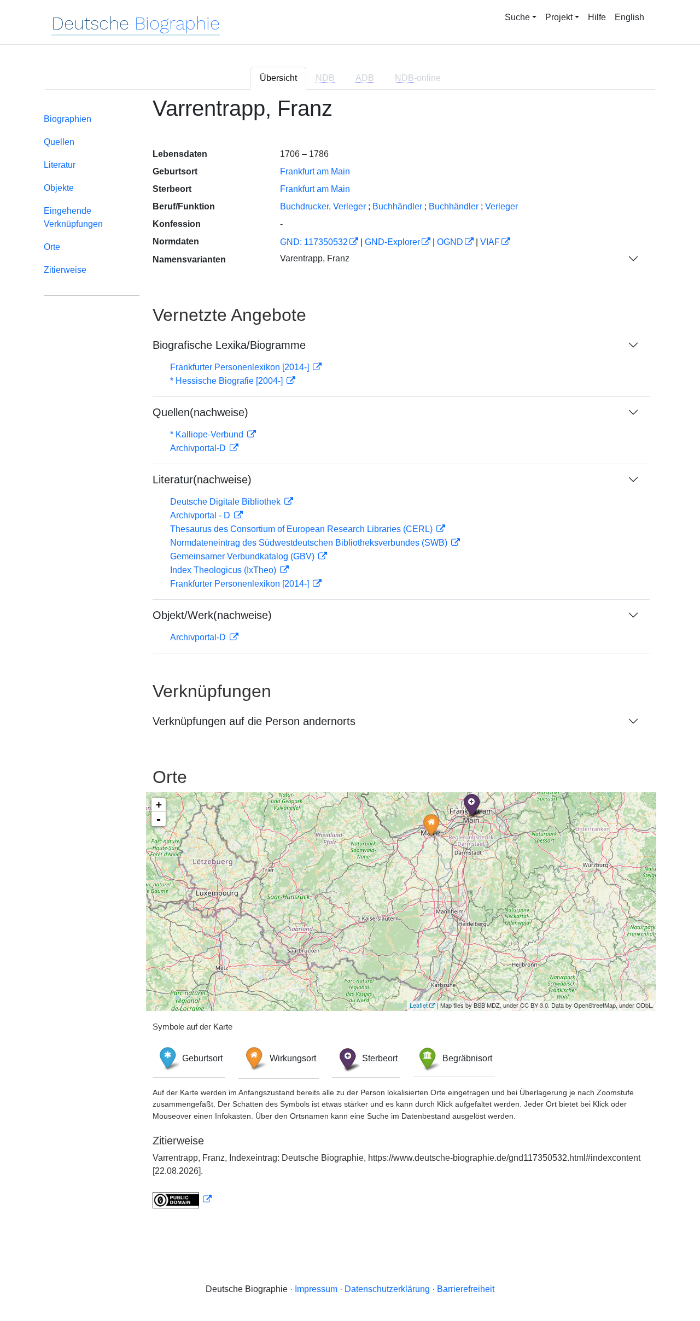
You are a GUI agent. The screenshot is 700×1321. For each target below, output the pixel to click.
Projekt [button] (559, 17)
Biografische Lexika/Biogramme (229, 345)
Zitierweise (65, 269)
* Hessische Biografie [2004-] (227, 380)
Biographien (67, 119)
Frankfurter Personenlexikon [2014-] (240, 367)
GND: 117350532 (314, 242)
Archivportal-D (199, 448)
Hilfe (597, 17)
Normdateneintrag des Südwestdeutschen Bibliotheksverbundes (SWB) (310, 542)
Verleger (501, 206)
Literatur (59, 164)
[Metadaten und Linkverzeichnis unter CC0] (182, 1199)
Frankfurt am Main (315, 171)
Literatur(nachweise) (202, 480)
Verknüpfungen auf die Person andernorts (254, 721)
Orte (52, 247)
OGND (450, 242)
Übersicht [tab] (278, 78)
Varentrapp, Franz (314, 258)
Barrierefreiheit (465, 1289)
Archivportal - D (201, 515)
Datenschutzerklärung (387, 1289)
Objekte (59, 187)
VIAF (490, 242)
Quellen (59, 142)
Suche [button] (517, 17)
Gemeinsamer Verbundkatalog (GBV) (243, 556)
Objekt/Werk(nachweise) (212, 615)
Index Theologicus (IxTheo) (224, 570)
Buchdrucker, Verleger (323, 206)
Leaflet (419, 1005)
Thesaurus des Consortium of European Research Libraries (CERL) (302, 529)
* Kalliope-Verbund (208, 434)
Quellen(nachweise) (200, 412)
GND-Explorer (392, 242)
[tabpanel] (350, 659)
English (629, 17)
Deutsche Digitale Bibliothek (226, 501)
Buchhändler (397, 206)
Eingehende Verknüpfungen (73, 217)
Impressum (316, 1289)
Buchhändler (454, 206)
